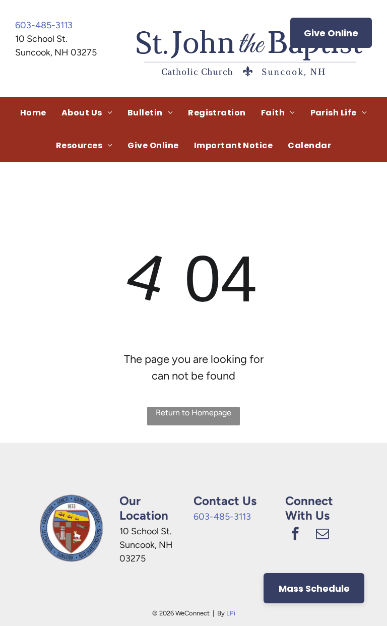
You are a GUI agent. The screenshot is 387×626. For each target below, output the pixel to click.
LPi (230, 613)
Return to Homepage (193, 412)
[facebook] (295, 535)
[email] (322, 535)
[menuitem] (33, 113)
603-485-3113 (44, 25)
